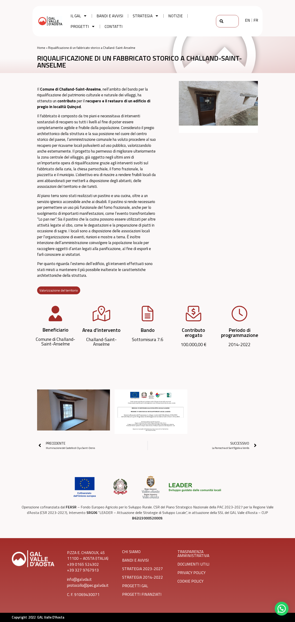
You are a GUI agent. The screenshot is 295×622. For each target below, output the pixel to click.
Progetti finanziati (142, 594)
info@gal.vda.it (79, 579)
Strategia (143, 16)
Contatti (114, 26)
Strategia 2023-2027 (142, 569)
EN (247, 20)
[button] (282, 609)
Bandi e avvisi (110, 16)
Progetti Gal (135, 586)
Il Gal (76, 16)
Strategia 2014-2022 (142, 577)
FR (256, 20)
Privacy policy (191, 573)
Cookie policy (190, 581)
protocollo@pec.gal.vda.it (88, 585)
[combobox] (227, 21)
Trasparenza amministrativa (193, 554)
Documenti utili (193, 564)
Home (41, 47)
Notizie (175, 16)
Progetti (80, 26)
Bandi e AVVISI (135, 560)
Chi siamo (131, 552)
